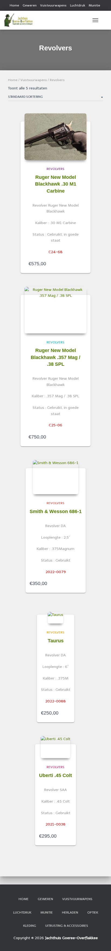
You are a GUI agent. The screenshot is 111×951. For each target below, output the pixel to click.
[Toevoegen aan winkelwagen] (79, 263)
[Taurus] (55, 618)
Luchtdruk (77, 5)
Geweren (30, 5)
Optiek (92, 912)
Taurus (56, 640)
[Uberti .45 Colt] (55, 747)
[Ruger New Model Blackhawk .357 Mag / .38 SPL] (55, 310)
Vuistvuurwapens (53, 5)
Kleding (29, 926)
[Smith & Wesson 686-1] (55, 477)
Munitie (94, 5)
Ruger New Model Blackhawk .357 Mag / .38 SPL (55, 357)
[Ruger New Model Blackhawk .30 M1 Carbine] (55, 136)
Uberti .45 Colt (55, 775)
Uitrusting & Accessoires (66, 926)
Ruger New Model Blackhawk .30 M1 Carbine (55, 184)
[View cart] (104, 20)
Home (14, 5)
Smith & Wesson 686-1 (56, 511)
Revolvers (55, 169)
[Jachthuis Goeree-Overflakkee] (20, 20)
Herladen (70, 912)
